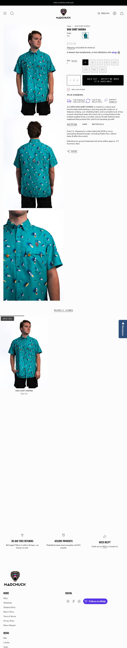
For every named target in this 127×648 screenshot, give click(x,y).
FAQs (105, 546)
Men (5, 638)
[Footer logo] (15, 578)
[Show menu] (5, 13)
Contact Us (113, 102)
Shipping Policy (9, 607)
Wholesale (7, 603)
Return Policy (8, 612)
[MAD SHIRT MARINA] (24, 352)
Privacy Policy (8, 621)
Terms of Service (9, 616)
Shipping (71, 47)
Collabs (6, 642)
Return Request (9, 625)
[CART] (121, 13)
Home (69, 26)
